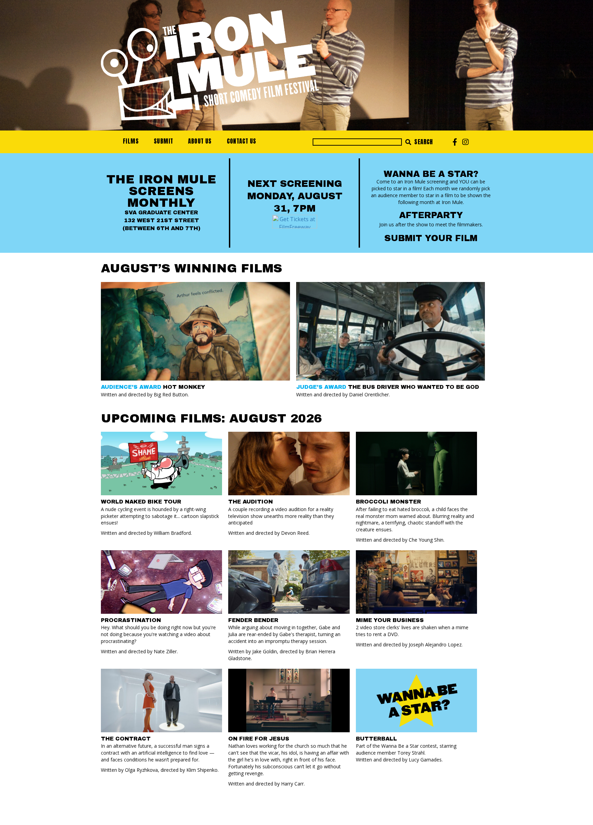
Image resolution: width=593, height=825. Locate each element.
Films (131, 141)
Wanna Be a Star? (431, 174)
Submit (163, 141)
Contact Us (241, 141)
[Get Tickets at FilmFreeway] (294, 221)
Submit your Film (430, 238)
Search (423, 141)
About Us (199, 141)
